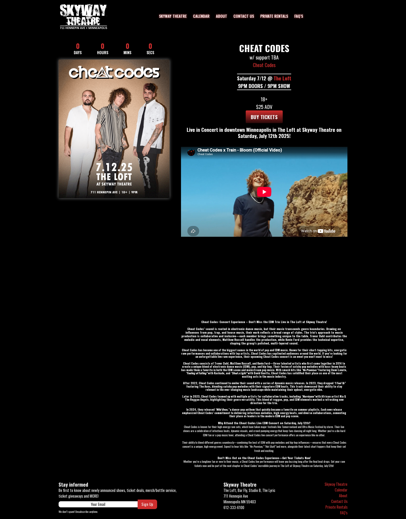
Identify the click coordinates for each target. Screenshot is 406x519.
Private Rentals (274, 16)
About (221, 16)
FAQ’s (298, 16)
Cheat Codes (264, 65)
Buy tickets (264, 117)
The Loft (282, 78)
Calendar (201, 16)
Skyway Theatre (173, 16)
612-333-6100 (234, 507)
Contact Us (243, 16)
